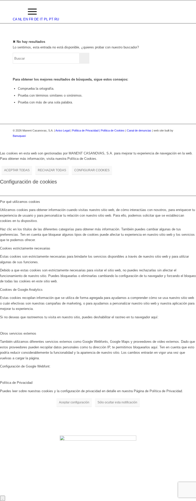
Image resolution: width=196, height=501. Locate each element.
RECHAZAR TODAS (52, 170)
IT (41, 19)
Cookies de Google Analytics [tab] (21, 290)
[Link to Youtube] (179, 141)
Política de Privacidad (85, 130)
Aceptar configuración (74, 402)
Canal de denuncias (139, 130)
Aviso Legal (62, 130)
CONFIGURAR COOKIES (91, 170)
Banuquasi (19, 135)
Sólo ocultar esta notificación (117, 402)
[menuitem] (18, 11)
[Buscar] (18, 11)
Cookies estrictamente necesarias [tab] (25, 248)
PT (51, 19)
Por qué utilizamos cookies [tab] (20, 202)
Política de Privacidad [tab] (16, 383)
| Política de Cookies (112, 130)
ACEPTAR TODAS (17, 170)
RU (56, 19)
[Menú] (30, 11)
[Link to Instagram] (172, 141)
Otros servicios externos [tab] (18, 333)
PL (46, 19)
